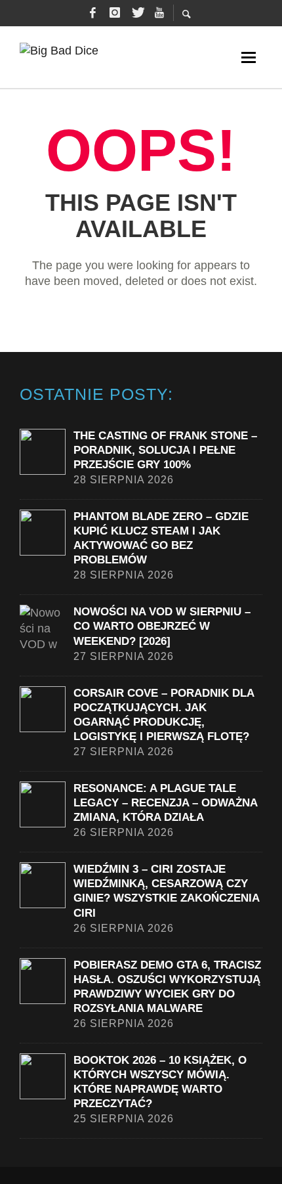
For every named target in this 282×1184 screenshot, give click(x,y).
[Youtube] (159, 13)
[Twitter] (137, 13)
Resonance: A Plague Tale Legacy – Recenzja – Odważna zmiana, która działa (165, 802)
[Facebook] (92, 13)
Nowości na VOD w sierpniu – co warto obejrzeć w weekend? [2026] (162, 626)
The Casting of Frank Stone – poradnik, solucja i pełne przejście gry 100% (165, 450)
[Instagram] (115, 13)
